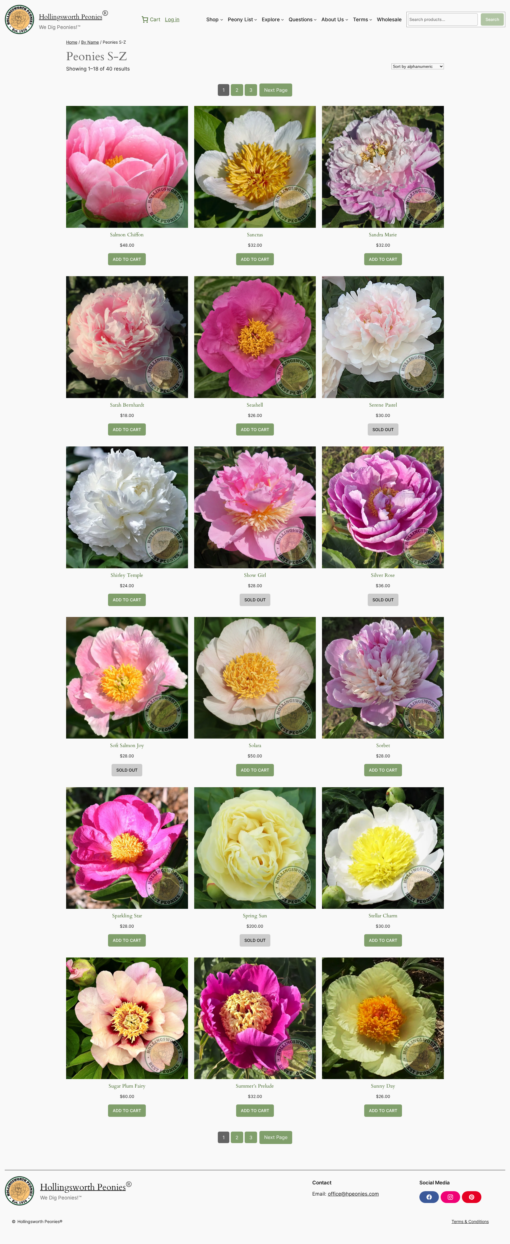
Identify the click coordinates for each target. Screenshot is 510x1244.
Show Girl (255, 575)
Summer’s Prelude (255, 1086)
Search (492, 19)
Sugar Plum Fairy (127, 1086)
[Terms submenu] (370, 19)
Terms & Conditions (470, 1221)
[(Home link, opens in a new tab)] (19, 19)
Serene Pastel (383, 405)
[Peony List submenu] (255, 19)
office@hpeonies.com (353, 1194)
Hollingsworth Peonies (70, 16)
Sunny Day (383, 1086)
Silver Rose (383, 575)
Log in (172, 19)
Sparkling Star (127, 915)
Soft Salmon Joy (127, 745)
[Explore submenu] (282, 19)
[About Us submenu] (346, 19)
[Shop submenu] (221, 19)
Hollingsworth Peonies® (39, 1221)
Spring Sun (255, 915)
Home (71, 42)
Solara (255, 745)
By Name (90, 42)
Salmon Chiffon (127, 234)
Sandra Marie (383, 234)
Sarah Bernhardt (127, 405)
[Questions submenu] (315, 19)
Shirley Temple (127, 575)
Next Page (275, 90)
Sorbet (383, 745)
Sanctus (255, 234)
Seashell (255, 405)
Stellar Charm (383, 915)
